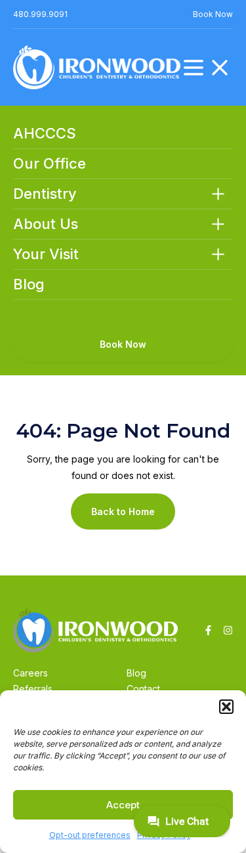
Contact (143, 688)
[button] (226, 706)
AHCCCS (44, 133)
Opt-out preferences (90, 835)
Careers (30, 672)
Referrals (32, 688)
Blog (29, 284)
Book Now (213, 14)
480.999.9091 (40, 14)
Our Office (49, 164)
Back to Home (123, 511)
